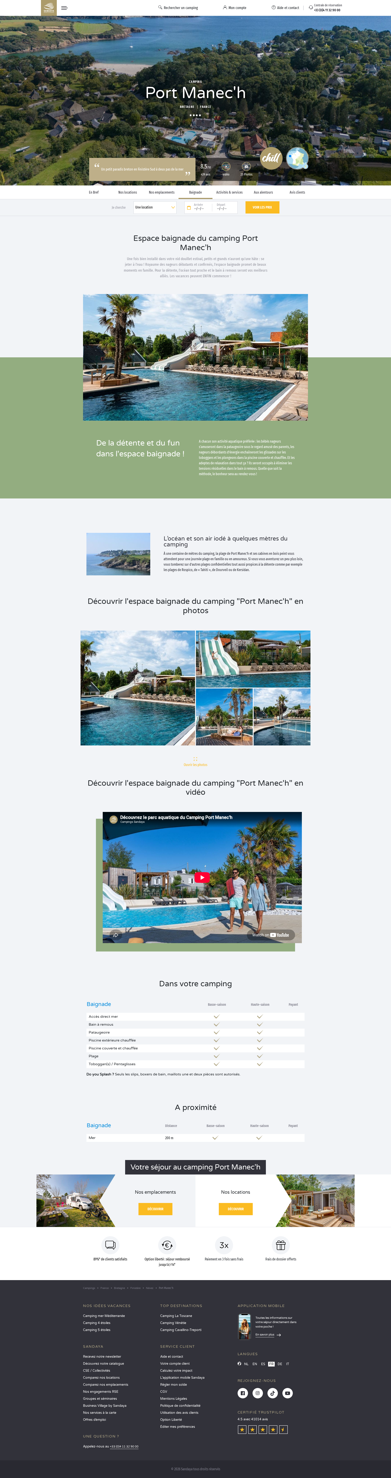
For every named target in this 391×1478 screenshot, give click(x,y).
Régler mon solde (173, 1385)
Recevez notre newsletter (102, 1357)
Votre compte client (175, 1364)
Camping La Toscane (176, 1316)
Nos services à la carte (99, 1413)
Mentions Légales (173, 1399)
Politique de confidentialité (180, 1406)
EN (255, 1364)
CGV (163, 1392)
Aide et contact (171, 1357)
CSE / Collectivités (96, 1371)
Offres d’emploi (94, 1420)
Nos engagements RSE (100, 1392)
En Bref (94, 192)
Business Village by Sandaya (104, 1406)
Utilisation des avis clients (179, 1413)
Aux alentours (263, 192)
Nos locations (127, 192)
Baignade (195, 192)
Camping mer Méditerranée (104, 1316)
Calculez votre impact (176, 1371)
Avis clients (297, 192)
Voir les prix (262, 207)
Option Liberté (171, 1420)
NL (246, 1364)
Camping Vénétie (173, 1323)
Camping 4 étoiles (96, 1323)
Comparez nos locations (101, 1378)
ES (263, 1364)
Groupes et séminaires (100, 1399)
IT (287, 1364)
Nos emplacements (161, 192)
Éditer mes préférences (177, 1427)
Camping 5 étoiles (96, 1330)
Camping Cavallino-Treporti (180, 1330)
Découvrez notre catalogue (103, 1364)
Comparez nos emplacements (105, 1385)
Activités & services (229, 192)
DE (280, 1364)
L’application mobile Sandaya (182, 1378)
